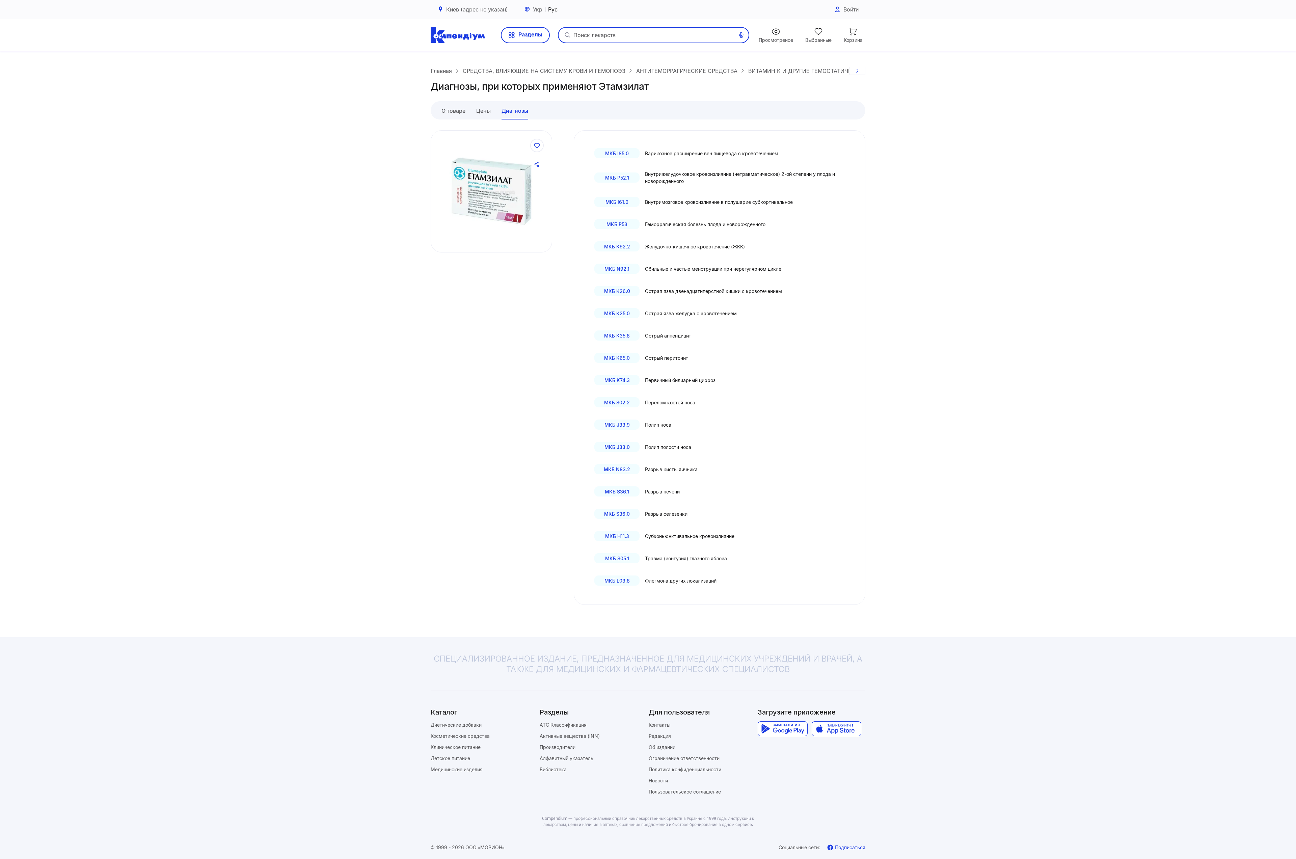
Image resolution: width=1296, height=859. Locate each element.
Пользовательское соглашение (685, 792)
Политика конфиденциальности (685, 769)
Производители (557, 747)
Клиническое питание (456, 747)
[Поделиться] (537, 164)
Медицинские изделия (457, 769)
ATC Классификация (563, 725)
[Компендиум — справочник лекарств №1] (458, 35)
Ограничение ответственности (684, 758)
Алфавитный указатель (566, 758)
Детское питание (450, 758)
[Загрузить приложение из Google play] (782, 728)
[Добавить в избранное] (537, 145)
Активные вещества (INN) (570, 736)
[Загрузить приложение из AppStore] (836, 728)
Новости (658, 780)
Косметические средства (460, 736)
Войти (851, 9)
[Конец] (857, 71)
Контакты (659, 725)
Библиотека (553, 769)
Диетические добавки (456, 725)
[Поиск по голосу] (741, 35)
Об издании (662, 747)
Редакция (660, 736)
